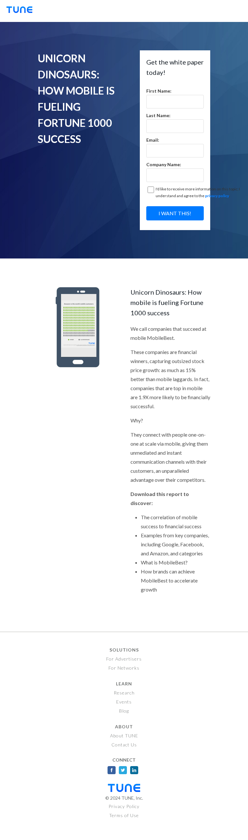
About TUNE (124, 735)
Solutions (124, 650)
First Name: (158, 91)
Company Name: (163, 164)
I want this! (175, 213)
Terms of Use (124, 815)
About (124, 726)
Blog (124, 710)
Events (124, 701)
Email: (152, 140)
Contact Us (124, 744)
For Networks (124, 668)
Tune (22, 10)
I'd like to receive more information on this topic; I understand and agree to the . (198, 192)
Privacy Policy (124, 806)
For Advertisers (124, 659)
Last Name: (158, 115)
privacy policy (217, 195)
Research (124, 692)
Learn (124, 683)
